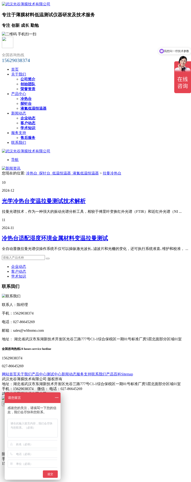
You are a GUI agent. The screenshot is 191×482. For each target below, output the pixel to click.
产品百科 (113, 374)
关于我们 (18, 74)
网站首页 (9, 374)
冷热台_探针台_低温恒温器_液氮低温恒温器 (62, 173)
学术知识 (18, 276)
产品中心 (18, 94)
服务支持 (18, 133)
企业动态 (18, 267)
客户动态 (18, 271)
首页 (15, 69)
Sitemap (127, 374)
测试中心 (54, 374)
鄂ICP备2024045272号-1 (67, 394)
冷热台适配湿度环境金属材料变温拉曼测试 (55, 238)
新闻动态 (18, 113)
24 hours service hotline (35, 349)
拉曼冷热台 (112, 173)
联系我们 (18, 142)
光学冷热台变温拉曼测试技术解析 (44, 201)
